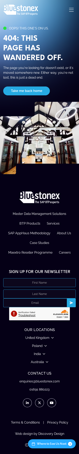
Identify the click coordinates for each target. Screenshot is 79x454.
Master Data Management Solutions (39, 214)
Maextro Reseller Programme (30, 252)
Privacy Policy (57, 422)
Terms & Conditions (25, 422)
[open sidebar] (71, 10)
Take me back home (26, 91)
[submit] (71, 302)
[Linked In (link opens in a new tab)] (27, 402)
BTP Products (29, 223)
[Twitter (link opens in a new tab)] (39, 402)
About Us (64, 233)
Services (53, 223)
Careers (65, 252)
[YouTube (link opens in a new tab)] (51, 402)
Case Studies (39, 243)
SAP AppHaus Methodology (29, 233)
